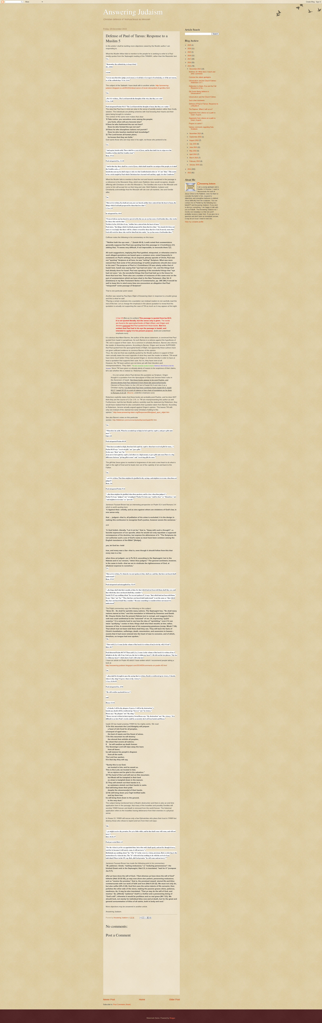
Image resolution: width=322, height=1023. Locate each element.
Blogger (172, 1018)
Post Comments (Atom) (122, 1004)
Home (142, 999)
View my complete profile (194, 222)
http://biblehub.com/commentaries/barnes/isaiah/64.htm (134, 420)
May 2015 (193, 151)
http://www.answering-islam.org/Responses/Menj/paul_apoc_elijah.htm (141, 412)
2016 (190, 62)
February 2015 (194, 161)
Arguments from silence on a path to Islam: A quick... (202, 114)
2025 (190, 45)
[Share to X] (145, 917)
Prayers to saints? (195, 123)
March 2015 (193, 158)
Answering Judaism (133, 12)
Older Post (174, 999)
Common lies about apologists (200, 77)
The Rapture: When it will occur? (201, 109)
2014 (190, 169)
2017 (190, 59)
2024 (190, 48)
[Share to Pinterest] (150, 917)
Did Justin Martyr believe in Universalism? (199, 92)
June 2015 (193, 147)
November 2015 (195, 133)
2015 (190, 66)
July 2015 (193, 144)
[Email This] (140, 917)
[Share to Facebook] (148, 917)
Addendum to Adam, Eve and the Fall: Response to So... (203, 87)
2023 (190, 52)
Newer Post (109, 999)
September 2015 (195, 137)
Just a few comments (197, 100)
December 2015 (195, 69)
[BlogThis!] (143, 917)
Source (130, 393)
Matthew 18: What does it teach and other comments (202, 73)
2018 (190, 56)
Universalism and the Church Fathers (202, 97)
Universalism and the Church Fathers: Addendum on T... (202, 82)
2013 (190, 173)
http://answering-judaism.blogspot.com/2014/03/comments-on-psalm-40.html (136, 665)
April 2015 (193, 154)
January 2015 (194, 165)
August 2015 (194, 140)
